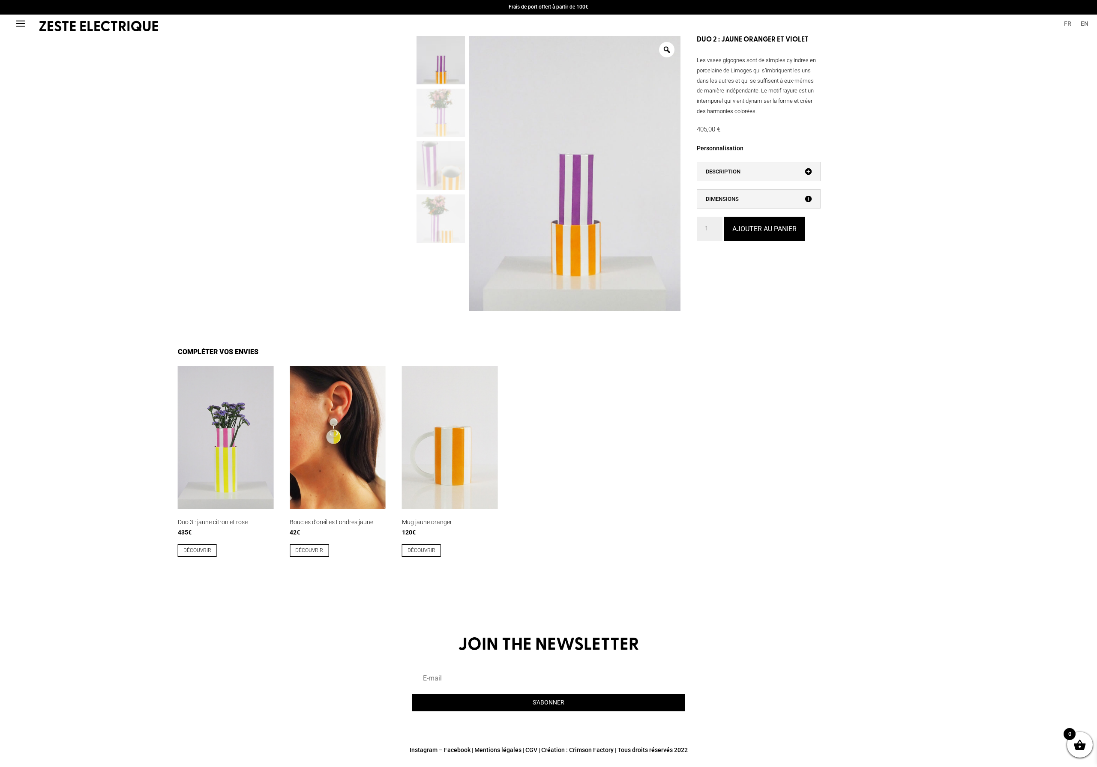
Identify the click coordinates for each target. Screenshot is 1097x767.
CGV (531, 749)
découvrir (197, 550)
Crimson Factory (591, 749)
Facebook (457, 749)
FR (1067, 24)
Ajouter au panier (764, 229)
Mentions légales (498, 749)
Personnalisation (720, 148)
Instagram (424, 749)
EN (1084, 24)
